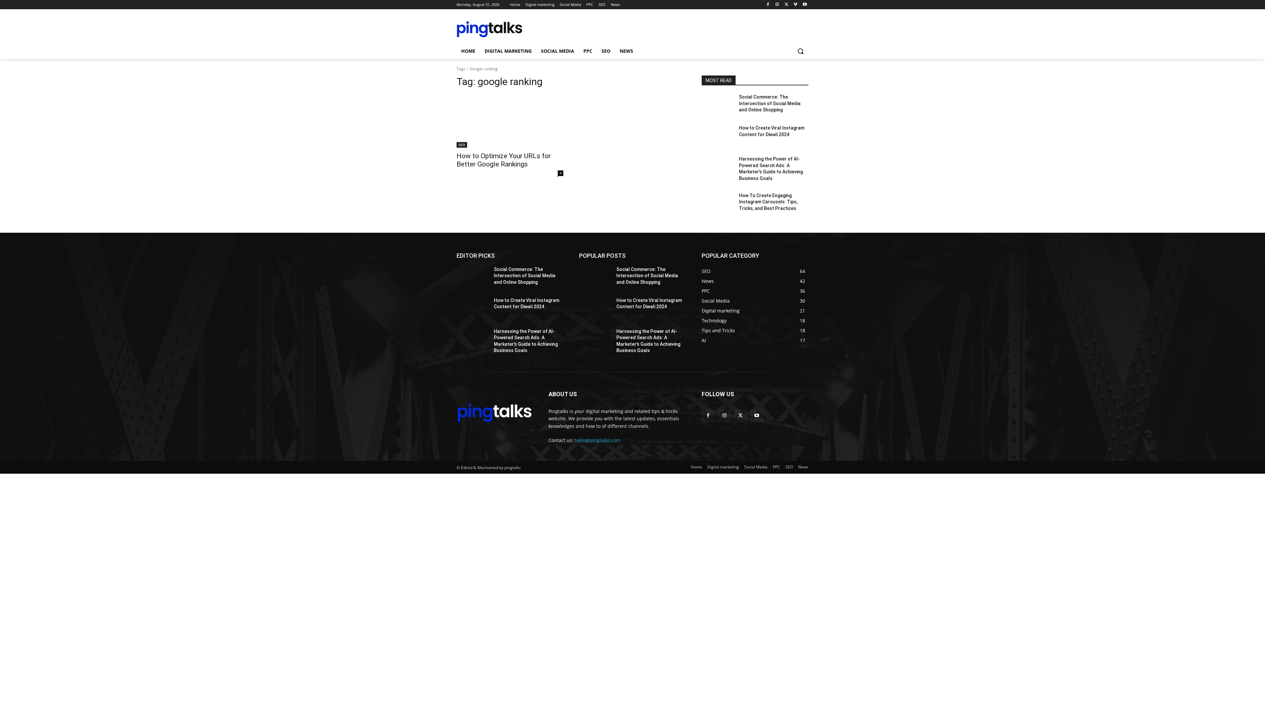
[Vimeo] (795, 5)
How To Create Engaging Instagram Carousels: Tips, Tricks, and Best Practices (768, 202)
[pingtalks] (509, 29)
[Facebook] (768, 5)
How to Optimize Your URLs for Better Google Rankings (504, 160)
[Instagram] (777, 5)
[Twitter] (786, 5)
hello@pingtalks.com (597, 440)
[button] (800, 51)
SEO (462, 144)
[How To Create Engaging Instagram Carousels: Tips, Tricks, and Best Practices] (718, 204)
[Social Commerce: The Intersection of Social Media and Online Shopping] (718, 105)
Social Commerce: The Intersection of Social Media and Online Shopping (770, 103)
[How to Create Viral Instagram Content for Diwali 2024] (718, 136)
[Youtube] (804, 5)
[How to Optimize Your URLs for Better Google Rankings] (510, 121)
